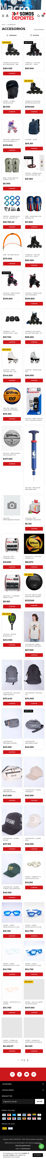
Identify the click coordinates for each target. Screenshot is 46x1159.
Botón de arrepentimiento (23, 1145)
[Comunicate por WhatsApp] (41, 1146)
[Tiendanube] (23, 1149)
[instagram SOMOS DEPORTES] (12, 1074)
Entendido (38, 1155)
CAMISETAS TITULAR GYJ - (23, 5)
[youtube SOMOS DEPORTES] (26, 1074)
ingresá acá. (37, 1143)
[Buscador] (38, 16)
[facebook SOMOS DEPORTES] (19, 1074)
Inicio (3, 24)
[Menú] (3, 16)
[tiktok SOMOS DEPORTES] (33, 1074)
